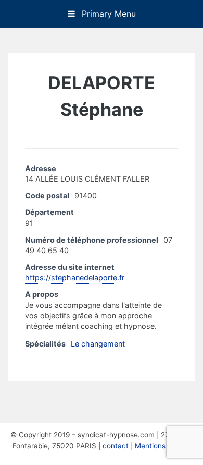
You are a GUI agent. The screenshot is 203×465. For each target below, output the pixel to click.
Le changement (98, 343)
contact (116, 446)
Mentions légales (163, 446)
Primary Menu (107, 13)
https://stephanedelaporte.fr (74, 277)
